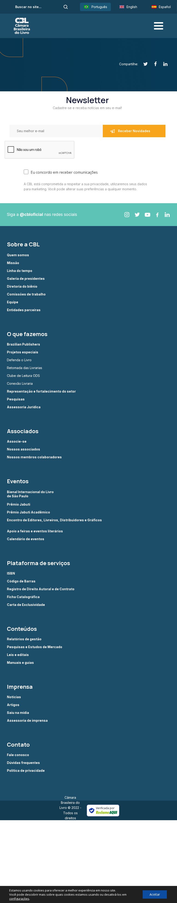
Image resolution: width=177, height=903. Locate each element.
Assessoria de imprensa (27, 720)
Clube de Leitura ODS (23, 375)
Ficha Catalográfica (23, 597)
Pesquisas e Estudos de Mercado (34, 647)
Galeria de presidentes (26, 278)
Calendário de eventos (25, 539)
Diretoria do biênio (22, 286)
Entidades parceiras (24, 310)
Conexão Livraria (20, 383)
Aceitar (155, 894)
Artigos (13, 704)
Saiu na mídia (18, 712)
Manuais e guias (20, 662)
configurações (19, 899)
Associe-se (17, 441)
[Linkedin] (163, 64)
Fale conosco (18, 755)
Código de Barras (21, 581)
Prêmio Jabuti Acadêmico (28, 512)
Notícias (14, 697)
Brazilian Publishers (23, 344)
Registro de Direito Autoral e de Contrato (40, 589)
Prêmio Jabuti (18, 504)
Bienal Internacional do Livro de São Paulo (30, 494)
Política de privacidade (26, 770)
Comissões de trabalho (26, 294)
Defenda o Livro (19, 360)
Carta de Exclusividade (26, 604)
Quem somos (18, 255)
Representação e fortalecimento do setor (41, 391)
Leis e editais (18, 654)
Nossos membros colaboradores (34, 457)
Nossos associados (23, 449)
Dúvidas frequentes (23, 762)
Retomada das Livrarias (24, 368)
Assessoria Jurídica (24, 407)
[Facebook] (153, 64)
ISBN (11, 573)
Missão (13, 263)
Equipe (12, 302)
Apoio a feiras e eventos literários (35, 531)
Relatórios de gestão (24, 639)
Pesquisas (16, 399)
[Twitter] (143, 64)
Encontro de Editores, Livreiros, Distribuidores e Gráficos (54, 520)
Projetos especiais (22, 352)
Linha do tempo (19, 270)
